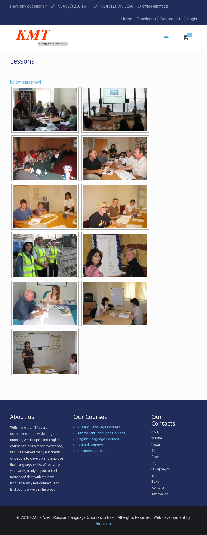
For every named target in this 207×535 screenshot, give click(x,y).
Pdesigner (103, 523)
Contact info (171, 18)
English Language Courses (98, 439)
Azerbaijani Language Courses (101, 433)
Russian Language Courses (98, 427)
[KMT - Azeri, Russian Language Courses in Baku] (41, 37)
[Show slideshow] (25, 82)
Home (126, 18)
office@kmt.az (155, 6)
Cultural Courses (90, 445)
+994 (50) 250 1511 (73, 6)
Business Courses (91, 451)
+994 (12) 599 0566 (116, 6)
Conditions (146, 18)
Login (192, 18)
